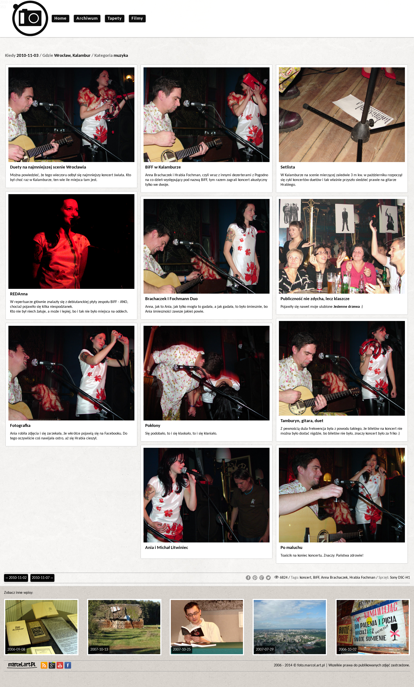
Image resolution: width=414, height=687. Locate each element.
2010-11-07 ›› (42, 578)
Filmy (137, 18)
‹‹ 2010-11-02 (16, 578)
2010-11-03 (28, 55)
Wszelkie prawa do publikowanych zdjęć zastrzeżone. (369, 665)
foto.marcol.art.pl (311, 665)
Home (60, 18)
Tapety (115, 18)
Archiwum (87, 18)
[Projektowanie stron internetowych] (23, 665)
